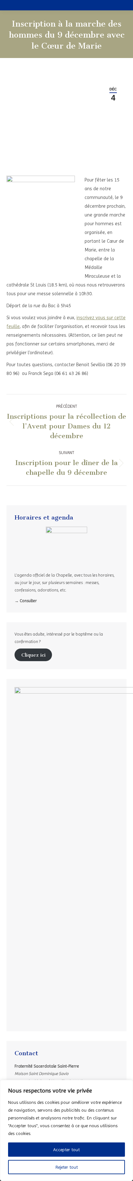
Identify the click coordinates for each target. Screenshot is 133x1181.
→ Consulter (26, 600)
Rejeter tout (67, 1167)
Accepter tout (66, 1149)
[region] (66, 1130)
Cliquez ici (33, 655)
